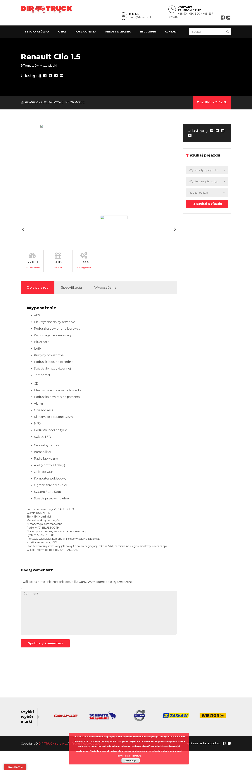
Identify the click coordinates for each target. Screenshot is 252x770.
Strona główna (37, 31)
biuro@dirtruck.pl (140, 17)
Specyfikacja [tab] (71, 288)
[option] (99, 168)
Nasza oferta (85, 31)
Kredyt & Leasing (118, 31)
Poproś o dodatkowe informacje (54, 102)
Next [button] (175, 229)
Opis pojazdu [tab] (38, 288)
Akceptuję (130, 760)
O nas (62, 31)
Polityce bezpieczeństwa (129, 755)
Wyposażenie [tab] (105, 288)
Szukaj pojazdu (208, 203)
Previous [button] (23, 229)
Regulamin (148, 31)
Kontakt (171, 31)
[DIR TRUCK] (46, 9)
